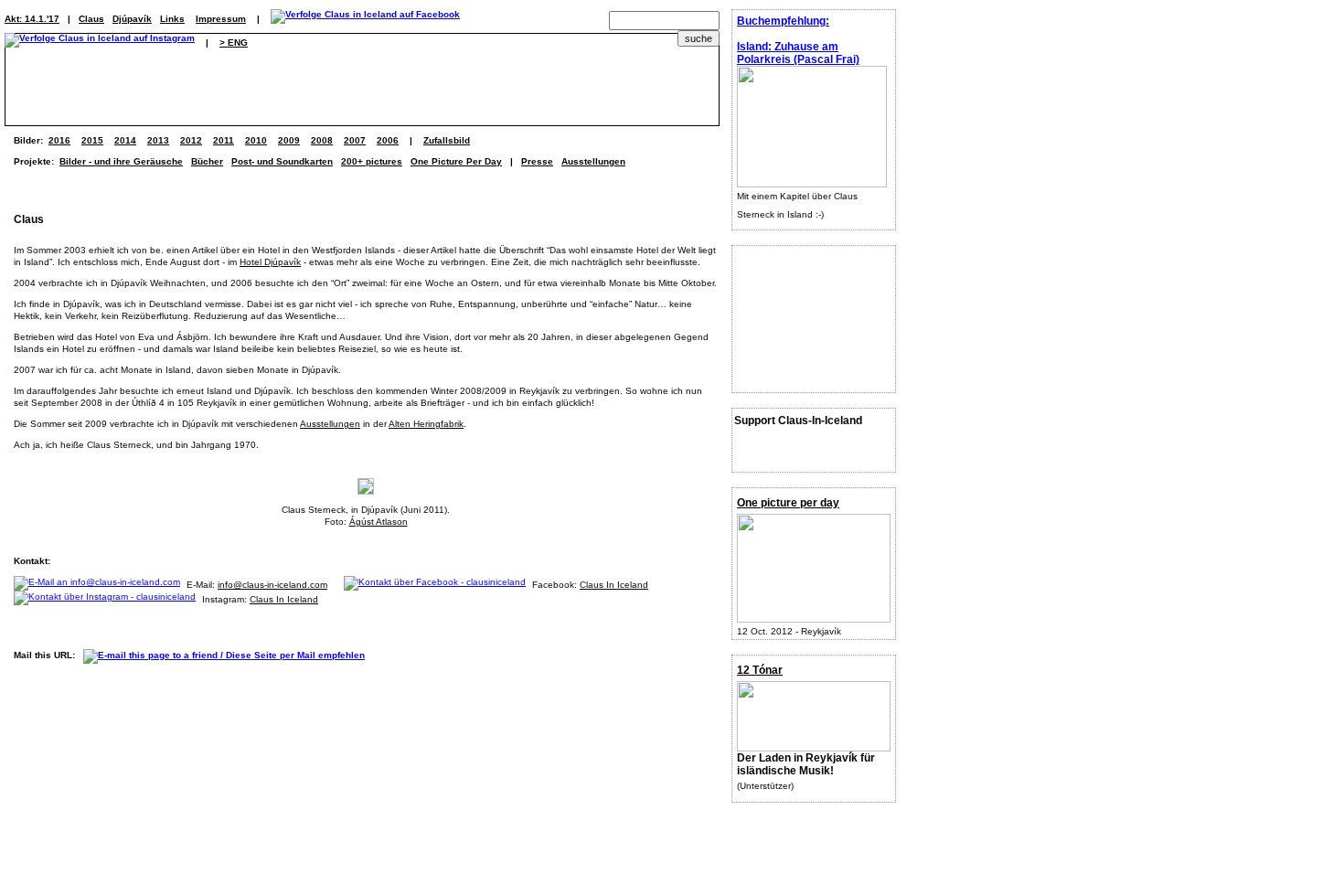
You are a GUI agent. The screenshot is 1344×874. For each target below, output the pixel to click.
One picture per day (788, 502)
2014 (125, 140)
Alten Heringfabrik (426, 424)
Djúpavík (132, 19)
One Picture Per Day (456, 161)
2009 (289, 140)
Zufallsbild (446, 140)
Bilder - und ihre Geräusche (121, 161)
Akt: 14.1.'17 (32, 19)
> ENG (233, 42)
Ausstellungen (593, 161)
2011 (223, 140)
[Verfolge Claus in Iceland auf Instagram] (100, 42)
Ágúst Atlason (378, 522)
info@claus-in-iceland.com (272, 585)
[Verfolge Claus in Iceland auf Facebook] (365, 19)
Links (172, 19)
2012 (191, 140)
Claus (91, 19)
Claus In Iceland (614, 585)
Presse (537, 161)
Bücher (207, 161)
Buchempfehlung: (783, 21)
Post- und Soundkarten (282, 161)
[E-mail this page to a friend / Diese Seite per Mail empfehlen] (228, 655)
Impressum (221, 19)
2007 (355, 140)
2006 (388, 140)
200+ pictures (371, 161)
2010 (256, 140)
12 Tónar (760, 670)
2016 (59, 140)
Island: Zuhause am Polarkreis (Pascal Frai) (798, 53)
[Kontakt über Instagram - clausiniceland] (108, 599)
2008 (322, 140)
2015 (92, 140)
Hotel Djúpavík (270, 262)
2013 (158, 140)
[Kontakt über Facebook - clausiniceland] (438, 585)
